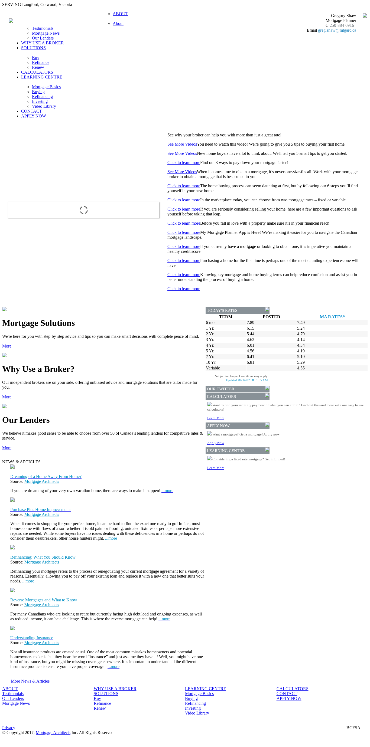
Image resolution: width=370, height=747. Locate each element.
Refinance (40, 62)
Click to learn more (183, 162)
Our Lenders (43, 38)
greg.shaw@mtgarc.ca (337, 30)
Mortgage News (46, 33)
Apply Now (215, 443)
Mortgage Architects (41, 481)
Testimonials (42, 28)
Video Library (44, 106)
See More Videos (182, 144)
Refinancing (42, 96)
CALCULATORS (37, 72)
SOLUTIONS (106, 693)
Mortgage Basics (46, 86)
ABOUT (10, 688)
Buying (38, 91)
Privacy (8, 727)
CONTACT (31, 111)
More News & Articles (30, 681)
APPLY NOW (33, 116)
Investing (40, 101)
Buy (35, 57)
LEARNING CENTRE (205, 688)
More (6, 346)
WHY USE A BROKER (42, 43)
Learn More (215, 418)
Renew (38, 67)
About (118, 23)
